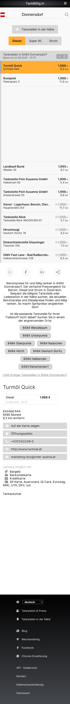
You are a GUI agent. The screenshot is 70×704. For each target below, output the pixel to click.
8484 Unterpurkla (35, 335)
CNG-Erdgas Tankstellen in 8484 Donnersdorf (35, 375)
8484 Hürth (16, 351)
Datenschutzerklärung (29, 684)
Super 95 (35, 41)
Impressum (23, 693)
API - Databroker (26, 667)
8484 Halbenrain (35, 358)
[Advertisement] (35, 124)
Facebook (28, 647)
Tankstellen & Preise (34, 610)
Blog (24, 630)
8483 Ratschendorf (35, 366)
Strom (53, 41)
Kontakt (21, 676)
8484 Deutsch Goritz (47, 351)
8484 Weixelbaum (35, 327)
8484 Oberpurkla (19, 343)
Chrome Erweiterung (34, 656)
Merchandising (31, 639)
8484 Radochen (51, 343)
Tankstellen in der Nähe (37, 29)
